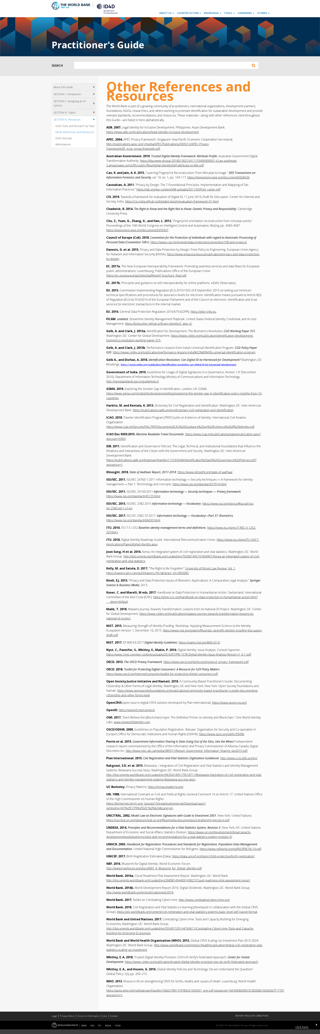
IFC (99, 1025)
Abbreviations (63, 144)
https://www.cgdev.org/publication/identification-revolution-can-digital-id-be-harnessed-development (178, 364)
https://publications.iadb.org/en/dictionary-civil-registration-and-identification (183, 410)
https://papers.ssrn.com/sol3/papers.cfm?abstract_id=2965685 (147, 573)
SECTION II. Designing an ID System (70, 103)
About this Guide (63, 87)
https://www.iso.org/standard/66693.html (133, 520)
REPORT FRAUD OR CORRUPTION (251, 1015)
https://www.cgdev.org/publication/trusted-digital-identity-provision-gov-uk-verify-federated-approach (191, 962)
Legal (54, 1016)
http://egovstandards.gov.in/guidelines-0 (132, 381)
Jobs (105, 1016)
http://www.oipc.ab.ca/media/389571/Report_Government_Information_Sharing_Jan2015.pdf (186, 751)
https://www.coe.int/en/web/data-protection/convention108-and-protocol (199, 242)
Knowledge (211, 13)
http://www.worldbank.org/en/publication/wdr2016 (140, 892)
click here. (302, 1027)
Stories (262, 13)
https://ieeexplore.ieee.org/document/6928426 (218, 177)
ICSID (118, 1025)
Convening (245, 13)
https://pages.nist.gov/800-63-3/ (199, 642)
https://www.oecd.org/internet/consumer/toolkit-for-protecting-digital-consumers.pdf (162, 674)
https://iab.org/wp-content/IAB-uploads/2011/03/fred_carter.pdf (178, 189)
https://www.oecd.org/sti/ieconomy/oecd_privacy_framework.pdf (206, 662)
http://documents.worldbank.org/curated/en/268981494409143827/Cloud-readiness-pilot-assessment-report (178, 880)
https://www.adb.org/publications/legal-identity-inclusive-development (152, 132)
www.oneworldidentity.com (132, 722)
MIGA (108, 1025)
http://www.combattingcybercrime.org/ (204, 900)
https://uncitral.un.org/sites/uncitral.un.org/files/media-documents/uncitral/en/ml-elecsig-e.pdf (167, 820)
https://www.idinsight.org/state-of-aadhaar (205, 472)
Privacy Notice (67, 1016)
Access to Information (89, 1016)
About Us (165, 13)
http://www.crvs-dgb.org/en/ (238, 758)
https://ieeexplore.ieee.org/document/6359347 (137, 230)
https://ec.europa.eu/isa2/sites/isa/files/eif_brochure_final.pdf (146, 275)
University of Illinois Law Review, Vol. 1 (210, 568)
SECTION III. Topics (65, 112)
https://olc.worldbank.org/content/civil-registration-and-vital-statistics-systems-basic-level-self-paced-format (187, 912)
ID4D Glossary (63, 138)
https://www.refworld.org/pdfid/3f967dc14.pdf (230, 849)
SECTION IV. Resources (67, 119)
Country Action (188, 13)
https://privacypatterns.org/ (165, 787)
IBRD (84, 1025)
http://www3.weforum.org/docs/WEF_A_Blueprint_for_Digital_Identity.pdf (154, 868)
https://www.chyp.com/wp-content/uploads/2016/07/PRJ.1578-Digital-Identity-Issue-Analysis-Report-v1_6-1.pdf (178, 654)
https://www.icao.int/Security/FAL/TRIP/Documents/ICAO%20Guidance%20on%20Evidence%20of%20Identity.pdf (180, 427)
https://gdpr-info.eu (203, 312)
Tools (228, 13)
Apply (253, 65)
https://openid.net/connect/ (137, 710)
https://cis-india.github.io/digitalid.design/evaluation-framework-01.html (172, 201)
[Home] (105, 8)
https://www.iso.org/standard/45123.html (133, 496)
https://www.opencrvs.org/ (229, 703)
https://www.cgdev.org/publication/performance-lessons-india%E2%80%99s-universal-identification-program (184, 352)
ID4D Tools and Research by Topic (75, 126)
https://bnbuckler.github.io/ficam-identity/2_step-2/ (158, 324)
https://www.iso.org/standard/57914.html (199, 484)
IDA (92, 1025)
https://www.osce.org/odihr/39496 (221, 734)
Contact (114, 1016)
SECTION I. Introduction (67, 94)
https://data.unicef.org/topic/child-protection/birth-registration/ (213, 856)
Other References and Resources (74, 132)
